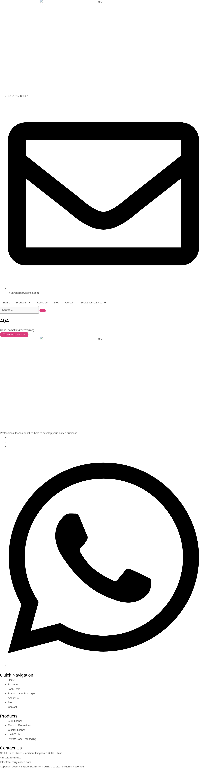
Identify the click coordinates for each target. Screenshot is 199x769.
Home (6, 302)
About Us (42, 302)
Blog (56, 302)
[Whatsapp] (103, 665)
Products (21, 302)
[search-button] (42, 310)
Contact (69, 302)
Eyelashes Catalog (91, 302)
